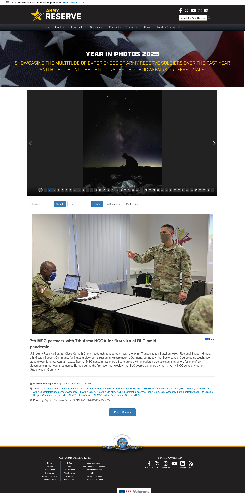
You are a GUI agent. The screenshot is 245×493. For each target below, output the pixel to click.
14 (100, 190)
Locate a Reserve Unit (169, 27)
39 (204, 190)
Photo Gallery (122, 412)
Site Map (49, 466)
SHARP (94, 473)
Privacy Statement (49, 476)
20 (125, 190)
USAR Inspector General (94, 480)
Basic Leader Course (168, 388)
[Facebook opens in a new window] (180, 10)
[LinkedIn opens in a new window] (206, 10)
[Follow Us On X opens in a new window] (157, 464)
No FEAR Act (69, 470)
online (64, 395)
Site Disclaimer (50, 480)
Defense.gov (69, 480)
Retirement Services (94, 470)
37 (196, 190)
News (147, 27)
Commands (96, 27)
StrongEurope (85, 395)
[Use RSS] (191, 464)
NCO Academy (168, 392)
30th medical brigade (188, 392)
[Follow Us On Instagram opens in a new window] (166, 464)
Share (211, 339)
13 (96, 190)
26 (150, 190)
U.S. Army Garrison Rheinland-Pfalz (116, 388)
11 (87, 190)
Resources (131, 27)
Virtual (139, 388)
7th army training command (121, 392)
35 (187, 190)
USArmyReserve (146, 392)
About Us (59, 27)
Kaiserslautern (88, 388)
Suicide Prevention (94, 476)
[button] (75, 2)
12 (92, 190)
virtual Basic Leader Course (118, 395)
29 (163, 190)
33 (179, 190)
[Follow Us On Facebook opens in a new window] (149, 464)
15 (104, 190)
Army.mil (69, 476)
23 (137, 190)
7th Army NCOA (86, 392)
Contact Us (49, 473)
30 (167, 190)
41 (213, 190)
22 (133, 190)
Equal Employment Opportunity (94, 466)
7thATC (72, 395)
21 (129, 190)
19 (121, 190)
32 (175, 190)
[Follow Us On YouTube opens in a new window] (174, 464)
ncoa (57, 395)
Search (60, 204)
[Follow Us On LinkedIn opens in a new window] (182, 464)
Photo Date (132, 204)
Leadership (77, 27)
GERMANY (150, 388)
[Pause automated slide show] (40, 190)
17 (113, 190)
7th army (101, 392)
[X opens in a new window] (186, 10)
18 (117, 190)
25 (146, 190)
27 (154, 190)
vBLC (137, 395)
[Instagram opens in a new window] (200, 10)
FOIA (69, 463)
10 (83, 190)
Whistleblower (69, 473)
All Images (113, 204)
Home (47, 27)
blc (157, 392)
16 (108, 190)
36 (192, 190)
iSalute (69, 466)
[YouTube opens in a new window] (193, 10)
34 (183, 190)
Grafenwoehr (187, 388)
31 (171, 190)
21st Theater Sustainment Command (59, 388)
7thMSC (98, 395)
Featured (114, 27)
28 (158, 190)
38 (200, 190)
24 (142, 190)
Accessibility (50, 470)
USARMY (200, 388)
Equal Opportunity (94, 463)
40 (208, 190)
